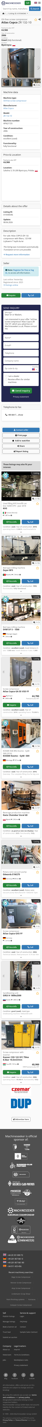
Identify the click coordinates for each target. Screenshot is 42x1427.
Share (22, 446)
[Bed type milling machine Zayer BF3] (21, 550)
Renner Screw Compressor (21, 1283)
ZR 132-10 (7, 116)
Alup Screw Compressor (21, 1288)
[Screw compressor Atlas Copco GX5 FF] (21, 913)
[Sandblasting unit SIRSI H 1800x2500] (21, 975)
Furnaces (31, 1299)
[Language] (35, 3)
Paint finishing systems (15, 1299)
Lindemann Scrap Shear (21, 1294)
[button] (39, 3)
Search (35, 8)
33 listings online (10, 285)
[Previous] (4, 68)
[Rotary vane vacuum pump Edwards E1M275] (21, 854)
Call (32, 295)
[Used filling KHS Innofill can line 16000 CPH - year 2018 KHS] (21, 486)
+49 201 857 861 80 (15, 1262)
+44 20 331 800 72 (15, 1255)
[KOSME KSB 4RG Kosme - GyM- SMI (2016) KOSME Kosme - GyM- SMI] (21, 733)
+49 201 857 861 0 (15, 1259)
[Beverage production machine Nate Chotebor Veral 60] (21, 795)
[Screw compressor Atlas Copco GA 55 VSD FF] (21, 671)
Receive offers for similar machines (19, 380)
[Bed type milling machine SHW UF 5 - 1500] (21, 609)
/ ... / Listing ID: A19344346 (15, 13)
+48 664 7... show (15, 415)
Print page (22, 435)
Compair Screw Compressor (21, 1305)
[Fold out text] (21, 532)
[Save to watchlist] (35, 19)
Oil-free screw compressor (15, 100)
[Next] (38, 68)
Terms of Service (21, 1420)
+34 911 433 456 (14, 1266)
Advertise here (22, 1119)
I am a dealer (13, 376)
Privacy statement (21, 396)
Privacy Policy (7, 1420)
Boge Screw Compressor (21, 1277)
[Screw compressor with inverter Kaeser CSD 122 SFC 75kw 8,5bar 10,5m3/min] (21, 1035)
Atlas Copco (8, 108)
